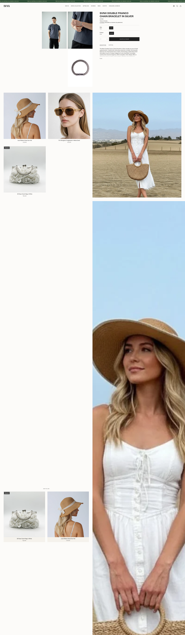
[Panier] (180, 6)
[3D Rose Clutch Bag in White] (25, 169)
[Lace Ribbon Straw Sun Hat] (25, 116)
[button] (76, 6)
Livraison (102, 22)
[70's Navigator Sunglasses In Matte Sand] (69, 116)
